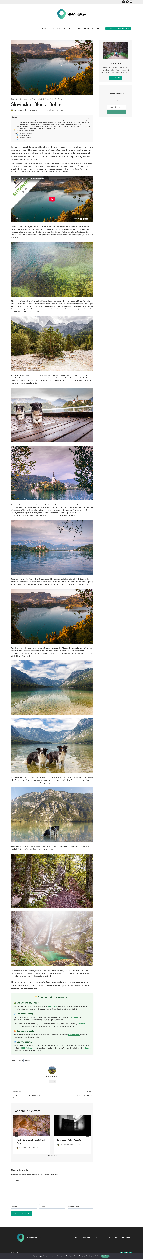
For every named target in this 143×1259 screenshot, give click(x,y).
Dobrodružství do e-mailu (118, 28)
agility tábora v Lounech (48, 146)
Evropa (20, 1060)
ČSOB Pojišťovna (27, 1048)
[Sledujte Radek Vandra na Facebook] (50, 1081)
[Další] (87, 1134)
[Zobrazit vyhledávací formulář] (13, 28)
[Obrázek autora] (12, 110)
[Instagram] (127, 1)
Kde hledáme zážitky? (24, 137)
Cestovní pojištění (23, 140)
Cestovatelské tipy (85, 28)
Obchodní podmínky (91, 1238)
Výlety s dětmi (43, 99)
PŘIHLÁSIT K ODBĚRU (116, 112)
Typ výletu (32, 99)
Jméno (15, 1207)
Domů (44, 28)
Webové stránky (74, 1207)
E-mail (43, 1207)
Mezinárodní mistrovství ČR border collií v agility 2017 (28, 1095)
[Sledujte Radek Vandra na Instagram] (54, 1081)
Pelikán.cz (81, 1024)
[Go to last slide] (16, 1134)
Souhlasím (105, 1256)
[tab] (48, 1155)
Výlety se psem (56, 99)
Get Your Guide (74, 1035)
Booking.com (52, 1006)
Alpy (13, 1060)
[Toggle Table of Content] (89, 117)
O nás (99, 28)
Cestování (14, 99)
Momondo (74, 1017)
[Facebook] (123, 1)
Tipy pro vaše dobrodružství (24, 130)
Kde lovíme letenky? (24, 135)
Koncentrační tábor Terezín (69, 1140)
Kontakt (76, 1238)
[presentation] (31, 1125)
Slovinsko (23, 99)
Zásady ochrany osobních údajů (116, 1238)
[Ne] (141, 1256)
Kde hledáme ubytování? (25, 133)
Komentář (16, 1180)
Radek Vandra (22, 110)
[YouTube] (131, 1)
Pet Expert (86, 1048)
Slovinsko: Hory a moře (85, 1093)
